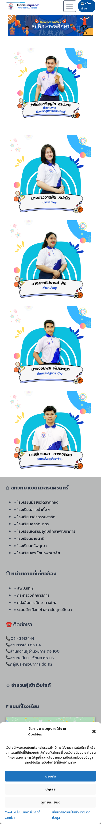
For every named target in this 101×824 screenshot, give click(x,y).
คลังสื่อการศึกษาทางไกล (37, 602)
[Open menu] (69, 6)
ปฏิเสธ (50, 789)
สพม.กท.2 (25, 588)
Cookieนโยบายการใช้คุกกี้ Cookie (22, 815)
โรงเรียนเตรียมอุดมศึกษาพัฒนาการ (46, 531)
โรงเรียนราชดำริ (30, 538)
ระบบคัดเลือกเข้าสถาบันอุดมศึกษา (44, 610)
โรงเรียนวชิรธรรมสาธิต (36, 517)
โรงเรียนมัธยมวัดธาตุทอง (37, 502)
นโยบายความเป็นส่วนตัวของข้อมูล (71, 815)
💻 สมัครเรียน (86, 5)
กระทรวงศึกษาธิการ (33, 595)
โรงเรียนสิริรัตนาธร (33, 524)
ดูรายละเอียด (51, 802)
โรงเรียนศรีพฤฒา (32, 546)
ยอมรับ (50, 776)
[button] (94, 731)
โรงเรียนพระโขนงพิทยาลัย (38, 553)
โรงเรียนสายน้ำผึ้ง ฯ (33, 509)
